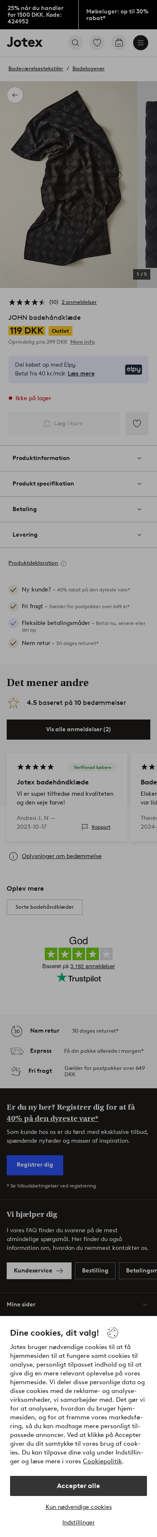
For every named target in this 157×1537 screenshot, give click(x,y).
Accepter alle (78, 1486)
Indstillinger (78, 1522)
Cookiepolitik (102, 1461)
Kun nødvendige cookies (79, 1507)
